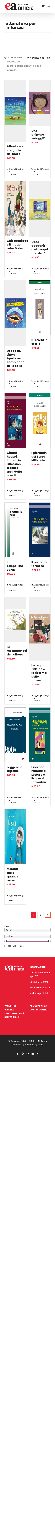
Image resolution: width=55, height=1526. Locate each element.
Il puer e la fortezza (39, 564)
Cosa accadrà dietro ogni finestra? (39, 247)
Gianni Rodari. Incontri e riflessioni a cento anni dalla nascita (14, 464)
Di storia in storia (39, 342)
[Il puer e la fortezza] (40, 530)
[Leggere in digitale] (15, 735)
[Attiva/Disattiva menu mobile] (49, 5)
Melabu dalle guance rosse (12, 874)
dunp (40, 1044)
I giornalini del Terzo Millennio (39, 456)
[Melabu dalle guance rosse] (15, 836)
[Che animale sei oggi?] (40, 103)
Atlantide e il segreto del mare (15, 150)
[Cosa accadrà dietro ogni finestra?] (40, 209)
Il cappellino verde (15, 566)
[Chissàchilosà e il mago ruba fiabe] (15, 208)
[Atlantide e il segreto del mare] (15, 111)
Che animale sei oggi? (38, 134)
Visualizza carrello (40, 57)
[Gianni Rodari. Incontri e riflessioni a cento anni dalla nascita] (15, 420)
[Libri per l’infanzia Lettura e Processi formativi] (40, 735)
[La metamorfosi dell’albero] (15, 619)
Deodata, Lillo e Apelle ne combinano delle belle (15, 358)
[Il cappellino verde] (15, 530)
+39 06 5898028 (42, 987)
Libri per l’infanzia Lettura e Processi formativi (38, 774)
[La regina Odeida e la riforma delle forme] (40, 628)
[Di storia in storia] (40, 307)
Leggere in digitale (14, 769)
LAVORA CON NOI (39, 1009)
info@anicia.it (42, 993)
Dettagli (20, 169)
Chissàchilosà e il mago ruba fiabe (17, 244)
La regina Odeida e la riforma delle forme (39, 672)
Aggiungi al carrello (12, 172)
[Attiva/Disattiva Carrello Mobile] (43, 5)
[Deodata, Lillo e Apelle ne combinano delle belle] (15, 313)
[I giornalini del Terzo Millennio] (40, 420)
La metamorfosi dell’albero (17, 650)
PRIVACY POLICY (38, 1006)
